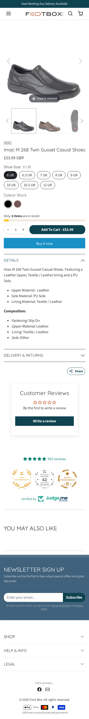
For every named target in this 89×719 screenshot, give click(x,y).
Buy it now (44, 243)
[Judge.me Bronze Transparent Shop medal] (67, 478)
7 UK (43, 175)
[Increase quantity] (23, 229)
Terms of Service (61, 605)
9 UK (74, 175)
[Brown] (17, 204)
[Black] (8, 204)
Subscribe (74, 597)
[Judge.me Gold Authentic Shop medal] (21, 478)
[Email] (47, 689)
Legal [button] (9, 664)
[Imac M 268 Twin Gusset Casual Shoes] (23, 121)
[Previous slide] (8, 61)
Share (79, 371)
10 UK (11, 184)
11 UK (47, 184)
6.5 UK (27, 175)
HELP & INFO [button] (15, 650)
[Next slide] (80, 61)
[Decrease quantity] (8, 229)
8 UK (58, 175)
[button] (13, 13)
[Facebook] (39, 689)
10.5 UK (29, 184)
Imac (8, 142)
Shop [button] (9, 636)
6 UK (10, 175)
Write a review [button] (44, 421)
